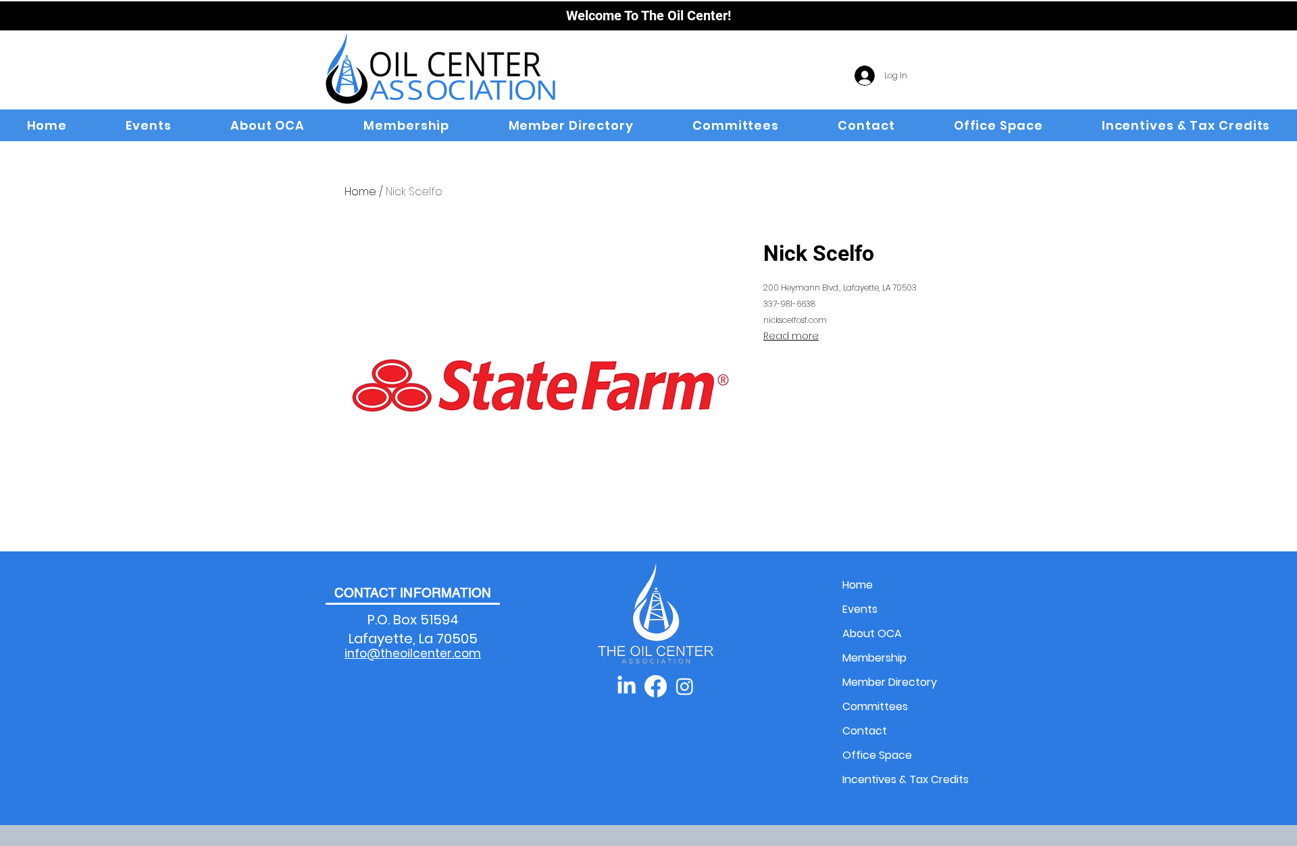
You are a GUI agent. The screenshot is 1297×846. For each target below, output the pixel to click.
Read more (791, 336)
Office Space (877, 755)
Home (360, 191)
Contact (864, 731)
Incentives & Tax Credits (890, 779)
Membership (874, 658)
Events (860, 609)
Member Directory (889, 682)
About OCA (872, 633)
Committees (875, 706)
